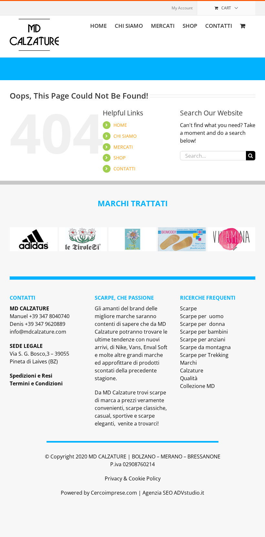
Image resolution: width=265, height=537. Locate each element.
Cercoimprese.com (114, 492)
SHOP (119, 158)
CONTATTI (124, 169)
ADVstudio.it (189, 492)
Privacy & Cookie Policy (133, 478)
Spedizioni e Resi (31, 375)
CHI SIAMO (125, 136)
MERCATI (123, 147)
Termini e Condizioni (36, 383)
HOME (120, 125)
